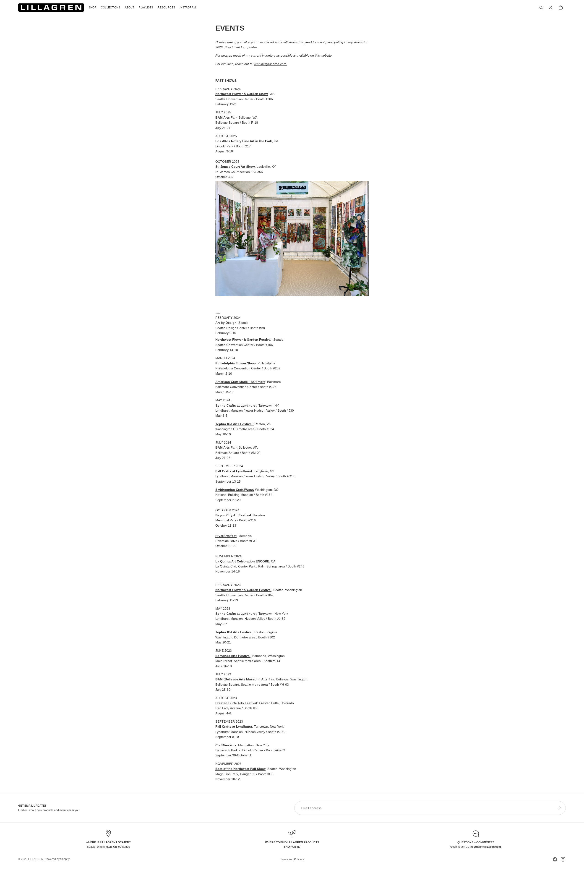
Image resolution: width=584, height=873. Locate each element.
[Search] (541, 8)
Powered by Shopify (57, 859)
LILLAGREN (35, 859)
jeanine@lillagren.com (270, 64)
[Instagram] (563, 859)
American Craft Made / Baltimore (240, 382)
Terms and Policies (292, 859)
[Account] (551, 8)
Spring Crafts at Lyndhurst (236, 613)
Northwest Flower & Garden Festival (243, 339)
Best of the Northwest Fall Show (240, 769)
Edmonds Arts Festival (232, 656)
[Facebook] (555, 859)
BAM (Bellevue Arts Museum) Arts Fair (244, 679)
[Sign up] (559, 808)
